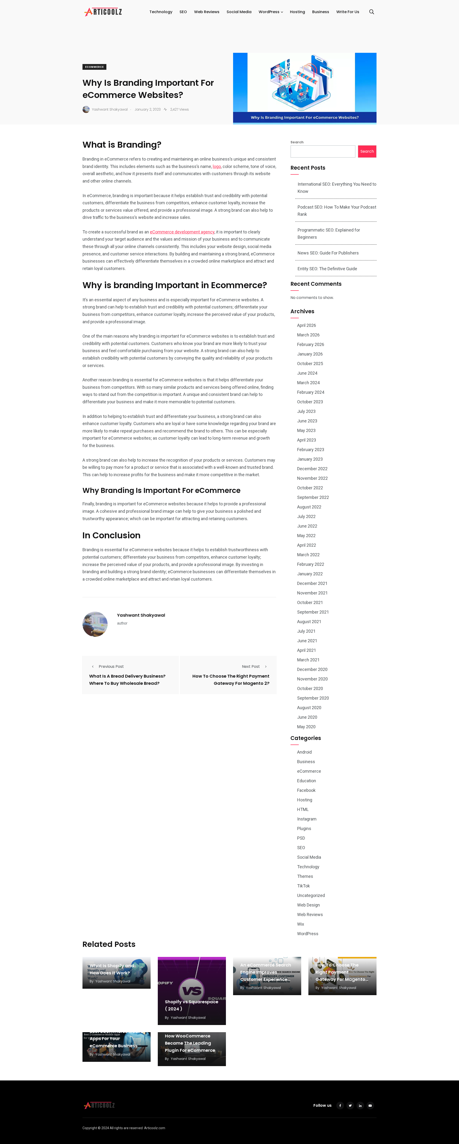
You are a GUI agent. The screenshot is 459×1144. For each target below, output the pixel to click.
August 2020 (309, 707)
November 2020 (312, 678)
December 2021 (312, 583)
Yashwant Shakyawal (141, 615)
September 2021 (313, 612)
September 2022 (313, 497)
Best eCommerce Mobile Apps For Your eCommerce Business (116, 1039)
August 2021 (309, 621)
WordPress (269, 12)
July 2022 (306, 516)
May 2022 (306, 535)
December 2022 (312, 468)
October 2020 (310, 688)
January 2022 (310, 573)
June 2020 (307, 717)
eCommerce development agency (182, 231)
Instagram (307, 818)
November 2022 (312, 478)
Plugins (304, 828)
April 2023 (306, 439)
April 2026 (306, 325)
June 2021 (307, 640)
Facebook (306, 790)
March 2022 (308, 554)
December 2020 (312, 669)
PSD (301, 838)
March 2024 (308, 382)
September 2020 (313, 698)
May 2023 (306, 430)
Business (320, 12)
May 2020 (306, 726)
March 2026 (308, 334)
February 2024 (310, 392)
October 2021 (310, 602)
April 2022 (306, 545)
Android (304, 752)
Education (306, 780)
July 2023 (306, 411)
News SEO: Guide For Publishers (328, 252)
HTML (303, 809)
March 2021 (308, 659)
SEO (183, 12)
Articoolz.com (154, 1128)
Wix (300, 924)
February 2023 (310, 449)
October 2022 (310, 487)
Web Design (308, 904)
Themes (305, 876)
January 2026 (310, 353)
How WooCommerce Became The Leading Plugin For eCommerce (190, 1043)
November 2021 (312, 592)
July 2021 (306, 631)
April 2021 (306, 650)
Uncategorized (311, 895)
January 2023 (310, 459)
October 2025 (310, 363)
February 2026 (310, 344)
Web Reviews (206, 12)
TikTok (303, 885)
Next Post (251, 666)
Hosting (297, 12)
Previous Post (111, 666)
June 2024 (307, 373)
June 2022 (307, 526)
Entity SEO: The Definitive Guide (327, 268)
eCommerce (94, 67)
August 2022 (309, 506)
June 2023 (307, 420)
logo (217, 166)
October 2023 (310, 401)
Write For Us (347, 12)
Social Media (239, 12)
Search (297, 142)
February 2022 (310, 564)
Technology (160, 12)
